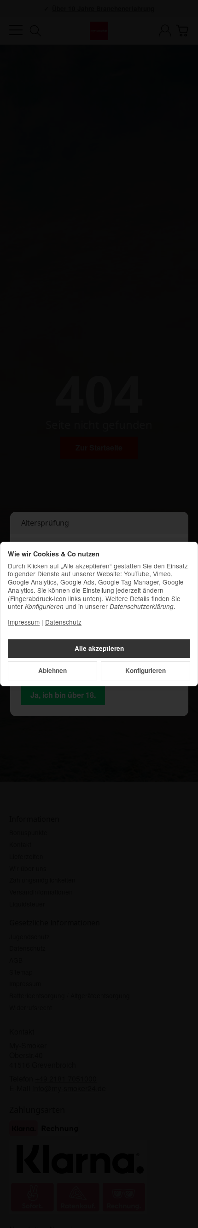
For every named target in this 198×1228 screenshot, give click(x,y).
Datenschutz (63, 621)
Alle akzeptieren (99, 648)
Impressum (24, 621)
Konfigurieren (145, 670)
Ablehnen (52, 670)
